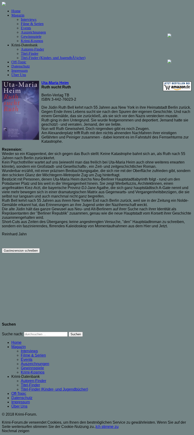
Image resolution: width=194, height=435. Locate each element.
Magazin (17, 15)
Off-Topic (18, 62)
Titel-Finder (29, 54)
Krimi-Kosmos (32, 41)
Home (16, 11)
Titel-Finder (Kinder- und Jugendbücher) (54, 389)
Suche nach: (12, 334)
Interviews (28, 19)
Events (26, 28)
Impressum (19, 71)
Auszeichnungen (33, 32)
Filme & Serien (32, 24)
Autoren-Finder (32, 49)
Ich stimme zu (107, 427)
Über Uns (18, 75)
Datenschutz (20, 66)
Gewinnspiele (31, 36)
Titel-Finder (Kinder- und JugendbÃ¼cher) (53, 58)
